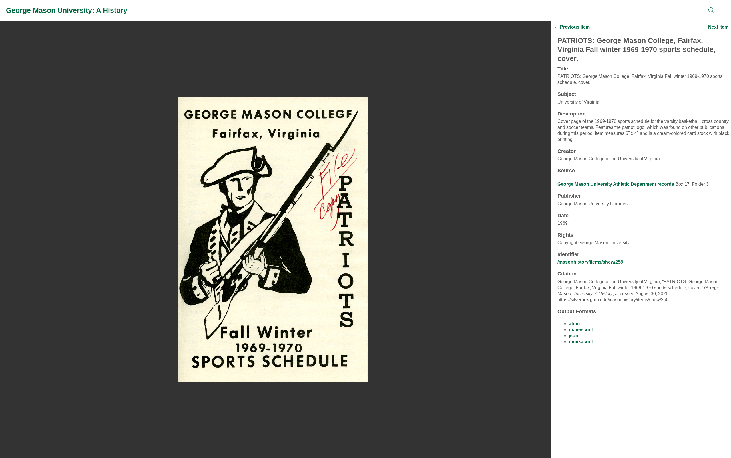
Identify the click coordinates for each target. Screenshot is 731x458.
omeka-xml (581, 341)
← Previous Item (572, 27)
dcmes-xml (581, 329)
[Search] (711, 10)
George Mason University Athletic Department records (615, 184)
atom (574, 323)
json (573, 335)
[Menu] (720, 10)
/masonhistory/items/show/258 (590, 262)
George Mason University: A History (66, 10)
